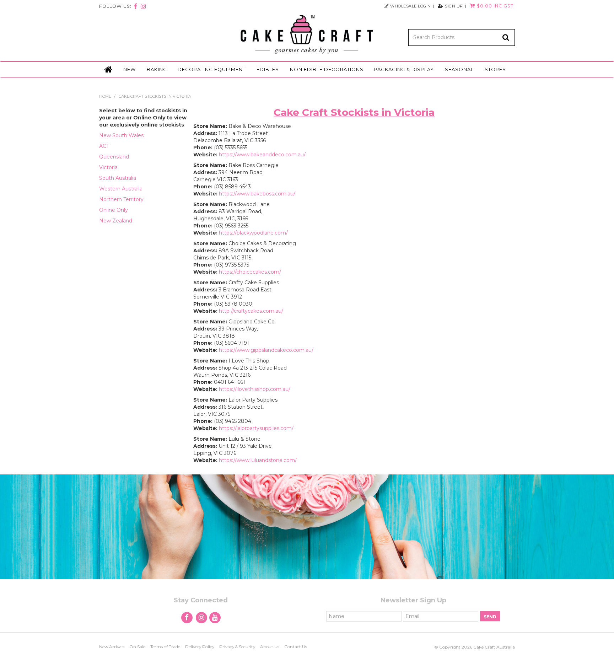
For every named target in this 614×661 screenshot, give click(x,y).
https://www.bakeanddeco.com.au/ (262, 154)
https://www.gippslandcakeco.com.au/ (266, 350)
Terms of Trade (165, 646)
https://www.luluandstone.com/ (258, 460)
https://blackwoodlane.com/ (253, 233)
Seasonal (459, 69)
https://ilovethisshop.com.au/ (254, 389)
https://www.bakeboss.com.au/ (257, 193)
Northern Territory (121, 199)
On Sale (137, 646)
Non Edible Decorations (326, 69)
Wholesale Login (410, 6)
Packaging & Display (404, 69)
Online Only (113, 210)
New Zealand (115, 220)
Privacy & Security (237, 646)
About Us (269, 646)
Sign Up (454, 6)
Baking (157, 69)
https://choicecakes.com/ (250, 272)
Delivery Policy (199, 646)
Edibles (268, 69)
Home (108, 69)
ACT (104, 146)
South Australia (117, 178)
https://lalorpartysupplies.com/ (256, 428)
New (129, 69)
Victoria (108, 167)
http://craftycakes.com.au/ (251, 311)
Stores (495, 69)
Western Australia (120, 189)
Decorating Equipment (212, 69)
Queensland (114, 157)
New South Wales (121, 135)
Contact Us (295, 646)
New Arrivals (111, 646)
